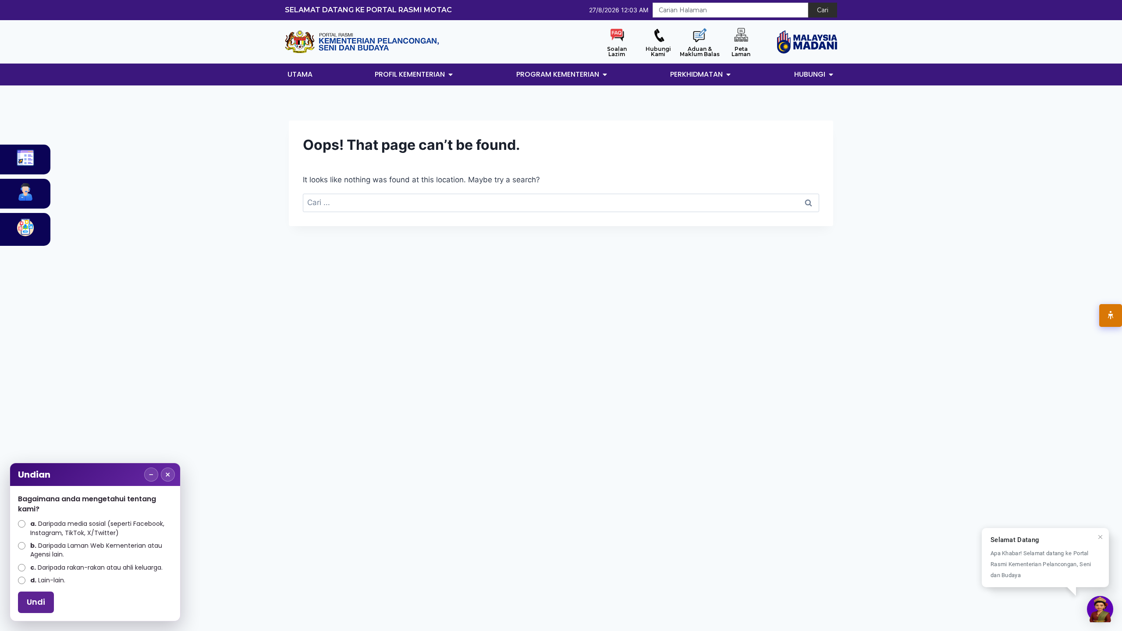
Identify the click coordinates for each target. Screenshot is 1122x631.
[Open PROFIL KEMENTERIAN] (450, 74)
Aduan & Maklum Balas (700, 51)
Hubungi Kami (658, 51)
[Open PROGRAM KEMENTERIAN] (604, 74)
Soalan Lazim (617, 51)
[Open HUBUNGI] (830, 74)
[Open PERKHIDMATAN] (728, 74)
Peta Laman (740, 51)
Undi (36, 601)
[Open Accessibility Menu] (1110, 315)
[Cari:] (561, 202)
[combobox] (730, 10)
